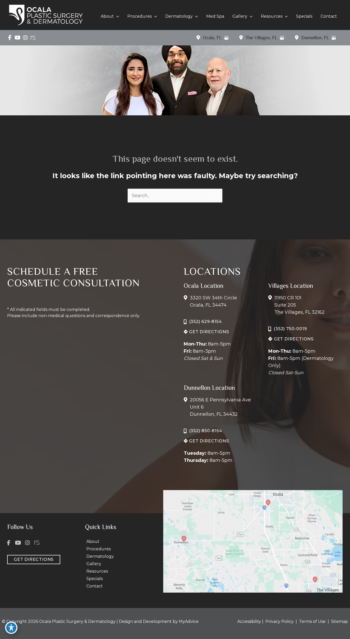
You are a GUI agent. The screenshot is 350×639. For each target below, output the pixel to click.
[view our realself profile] (32, 37)
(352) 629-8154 (205, 321)
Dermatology (100, 556)
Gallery (93, 563)
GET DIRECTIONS (208, 332)
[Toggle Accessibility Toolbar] (11, 628)
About (92, 541)
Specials (94, 578)
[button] (116, 16)
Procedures (98, 548)
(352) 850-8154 (205, 430)
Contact (94, 586)
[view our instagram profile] (25, 37)
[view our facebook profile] (9, 37)
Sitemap (339, 621)
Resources (97, 571)
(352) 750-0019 (290, 328)
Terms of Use (312, 621)
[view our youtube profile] (17, 37)
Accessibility (249, 621)
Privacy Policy (279, 621)
